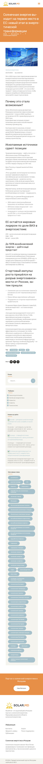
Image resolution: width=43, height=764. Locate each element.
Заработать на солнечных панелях (19, 491)
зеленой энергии (16, 556)
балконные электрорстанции (20, 514)
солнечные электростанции (20, 632)
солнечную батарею (17, 619)
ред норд (14, 574)
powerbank (14, 477)
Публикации (10, 733)
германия (14, 543)
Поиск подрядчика (27, 731)
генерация (14, 350)
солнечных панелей (17, 641)
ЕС (27, 350)
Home (5, 34)
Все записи (15, 34)
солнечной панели (17, 610)
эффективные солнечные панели (19, 659)
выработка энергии (17, 539)
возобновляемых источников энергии (20, 533)
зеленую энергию (17, 561)
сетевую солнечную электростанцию (17, 579)
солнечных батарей (17, 637)
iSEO (15, 762)
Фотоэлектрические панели (20, 505)
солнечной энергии (17, 615)
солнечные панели (17, 628)
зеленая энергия (16, 552)
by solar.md (18, 73)
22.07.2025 (9, 73)
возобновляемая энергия (19, 523)
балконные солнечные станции (21, 510)
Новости (12, 400)
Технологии (13, 405)
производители (25, 570)
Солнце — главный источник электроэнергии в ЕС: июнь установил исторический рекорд (21, 445)
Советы (12, 403)
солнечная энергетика (28, 353)
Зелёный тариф (16, 496)
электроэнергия (11, 355)
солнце (13, 646)
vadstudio (9, 762)
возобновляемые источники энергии (20, 528)
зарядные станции (17, 548)
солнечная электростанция (20, 597)
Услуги (23, 728)
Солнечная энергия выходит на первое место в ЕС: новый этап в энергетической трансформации (21, 460)
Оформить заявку (11, 731)
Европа (22, 350)
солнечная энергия (17, 606)
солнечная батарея (17, 584)
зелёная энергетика (17, 565)
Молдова (14, 501)
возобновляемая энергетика (20, 518)
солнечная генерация (13, 353)
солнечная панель (17, 593)
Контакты (9, 728)
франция (24, 646)
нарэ (12, 570)
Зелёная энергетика (12, 70)
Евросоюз (25, 486)
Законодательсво (15, 395)
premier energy (15, 482)
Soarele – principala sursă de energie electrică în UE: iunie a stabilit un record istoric (20, 429)
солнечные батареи (17, 624)
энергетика (14, 655)
